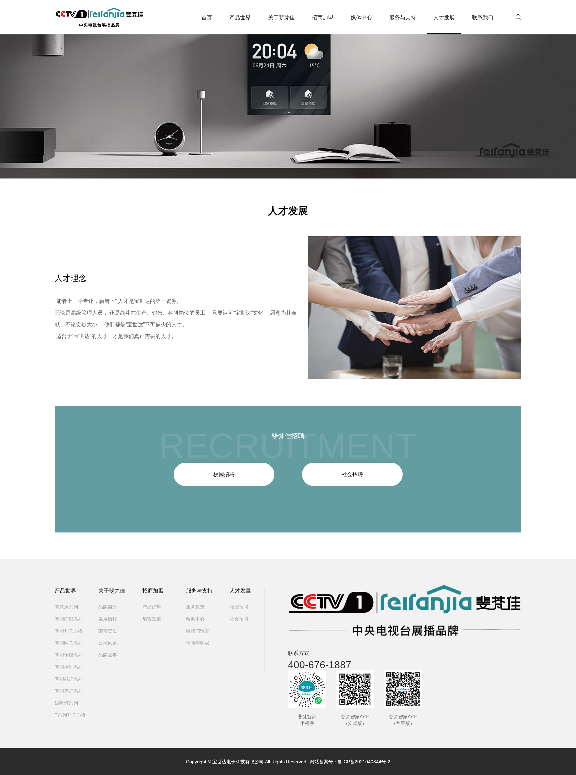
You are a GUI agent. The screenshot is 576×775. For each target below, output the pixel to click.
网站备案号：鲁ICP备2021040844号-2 (350, 761)
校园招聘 (224, 474)
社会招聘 (352, 474)
